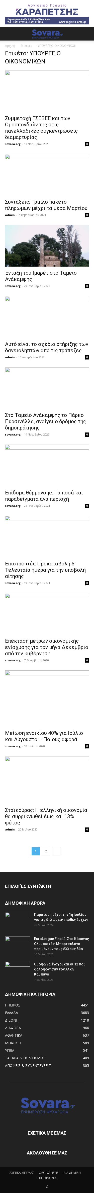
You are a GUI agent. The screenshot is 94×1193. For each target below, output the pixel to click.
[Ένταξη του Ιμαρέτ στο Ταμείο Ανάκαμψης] (47, 246)
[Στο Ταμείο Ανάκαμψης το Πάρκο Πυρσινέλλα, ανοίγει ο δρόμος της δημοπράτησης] (47, 388)
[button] (9, 34)
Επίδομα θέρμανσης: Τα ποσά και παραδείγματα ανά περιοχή (44, 496)
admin (10, 215)
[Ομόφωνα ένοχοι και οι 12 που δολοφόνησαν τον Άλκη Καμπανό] (17, 970)
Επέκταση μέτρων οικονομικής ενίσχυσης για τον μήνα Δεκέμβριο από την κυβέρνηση (46, 647)
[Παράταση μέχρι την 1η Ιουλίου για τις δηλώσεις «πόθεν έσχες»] (17, 921)
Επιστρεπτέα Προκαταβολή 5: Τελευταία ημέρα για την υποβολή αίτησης (45, 570)
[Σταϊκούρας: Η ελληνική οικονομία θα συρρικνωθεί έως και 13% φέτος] (47, 780)
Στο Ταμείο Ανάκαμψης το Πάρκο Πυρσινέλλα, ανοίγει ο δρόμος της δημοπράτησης (45, 421)
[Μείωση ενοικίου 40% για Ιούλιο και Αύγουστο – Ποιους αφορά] (47, 698)
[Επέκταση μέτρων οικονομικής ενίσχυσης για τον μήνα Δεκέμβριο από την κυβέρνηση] (47, 614)
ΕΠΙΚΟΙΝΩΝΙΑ (47, 1178)
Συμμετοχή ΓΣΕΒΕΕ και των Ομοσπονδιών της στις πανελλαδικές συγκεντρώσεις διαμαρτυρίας (41, 127)
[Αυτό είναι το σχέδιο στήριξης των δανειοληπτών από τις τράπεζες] (47, 317)
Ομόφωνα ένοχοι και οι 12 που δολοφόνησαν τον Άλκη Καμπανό (59, 969)
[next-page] (56, 851)
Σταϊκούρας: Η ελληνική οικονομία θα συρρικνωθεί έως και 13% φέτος (46, 816)
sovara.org (13, 144)
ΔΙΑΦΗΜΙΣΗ (72, 1173)
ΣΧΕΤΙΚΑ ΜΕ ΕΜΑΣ (22, 1173)
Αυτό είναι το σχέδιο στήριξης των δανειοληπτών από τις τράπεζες (46, 347)
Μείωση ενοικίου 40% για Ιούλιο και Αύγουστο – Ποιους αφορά (44, 736)
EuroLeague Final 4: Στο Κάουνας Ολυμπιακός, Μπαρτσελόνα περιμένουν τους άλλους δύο (61, 944)
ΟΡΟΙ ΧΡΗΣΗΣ (49, 1173)
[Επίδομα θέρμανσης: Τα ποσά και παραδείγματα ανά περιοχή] (47, 465)
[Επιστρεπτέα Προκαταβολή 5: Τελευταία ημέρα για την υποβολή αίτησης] (47, 536)
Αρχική (10, 46)
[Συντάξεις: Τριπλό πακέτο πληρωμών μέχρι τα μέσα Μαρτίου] (47, 175)
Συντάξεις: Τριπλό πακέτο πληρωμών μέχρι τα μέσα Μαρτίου (46, 205)
